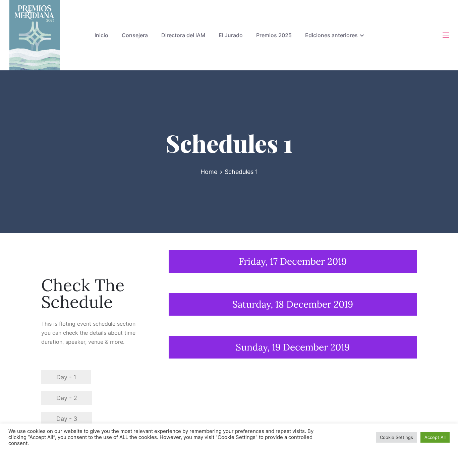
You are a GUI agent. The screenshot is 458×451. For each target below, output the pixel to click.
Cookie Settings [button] (396, 437)
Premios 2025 (274, 35)
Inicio (101, 35)
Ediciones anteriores (331, 35)
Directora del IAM (183, 35)
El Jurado (231, 35)
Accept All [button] (435, 437)
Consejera (135, 35)
